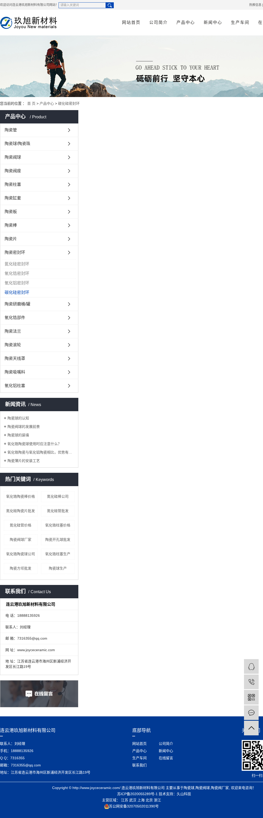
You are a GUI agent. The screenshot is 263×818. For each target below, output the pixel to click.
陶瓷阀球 (13, 157)
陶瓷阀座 (13, 171)
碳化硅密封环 (69, 103)
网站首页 (131, 22)
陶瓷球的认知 (18, 418)
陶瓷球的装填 (18, 435)
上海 (141, 800)
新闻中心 (213, 22)
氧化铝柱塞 (15, 385)
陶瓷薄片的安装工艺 (23, 461)
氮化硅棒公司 (58, 496)
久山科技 (184, 794)
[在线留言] (251, 712)
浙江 (157, 800)
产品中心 (185, 22)
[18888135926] (251, 682)
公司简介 (158, 22)
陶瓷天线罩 (15, 358)
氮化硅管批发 (58, 511)
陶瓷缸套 (13, 198)
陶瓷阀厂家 (220, 788)
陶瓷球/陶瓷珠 (17, 143)
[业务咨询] (251, 666)
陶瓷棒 (11, 225)
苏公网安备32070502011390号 (134, 806)
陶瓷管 (11, 130)
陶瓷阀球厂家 (20, 539)
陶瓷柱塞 (13, 184)
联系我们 (139, 765)
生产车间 (240, 22)
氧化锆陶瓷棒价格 (20, 496)
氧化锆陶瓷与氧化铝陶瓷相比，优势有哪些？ (40, 452)
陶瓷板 (11, 211)
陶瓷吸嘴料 (15, 372)
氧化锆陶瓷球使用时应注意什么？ (34, 444)
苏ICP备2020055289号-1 (137, 794)
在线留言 (166, 758)
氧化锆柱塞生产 (57, 554)
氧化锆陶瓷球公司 (20, 554)
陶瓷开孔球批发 (57, 539)
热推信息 (255, 5)
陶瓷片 (11, 239)
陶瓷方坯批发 (20, 568)
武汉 (132, 800)
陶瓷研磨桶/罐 (17, 304)
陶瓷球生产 (58, 568)
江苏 (124, 800)
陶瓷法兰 (13, 331)
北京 (149, 800)
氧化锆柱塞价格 (57, 525)
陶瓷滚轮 (13, 345)
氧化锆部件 (15, 317)
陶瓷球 (189, 788)
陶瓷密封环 (15, 252)
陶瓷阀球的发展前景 (23, 427)
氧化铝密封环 (17, 283)
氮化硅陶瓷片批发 (20, 511)
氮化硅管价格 (20, 525)
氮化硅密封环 (17, 264)
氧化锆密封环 (17, 273)
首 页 (31, 103)
